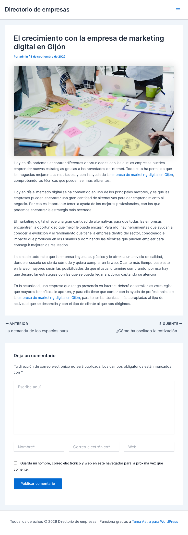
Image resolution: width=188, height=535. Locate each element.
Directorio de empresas (37, 9)
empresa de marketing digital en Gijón (141, 174)
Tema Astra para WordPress (155, 521)
